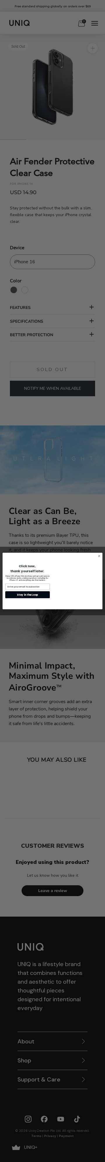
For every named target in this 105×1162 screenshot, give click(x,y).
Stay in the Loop (27, 595)
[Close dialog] (99, 556)
